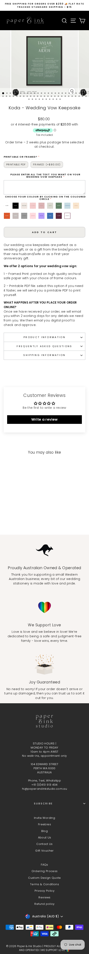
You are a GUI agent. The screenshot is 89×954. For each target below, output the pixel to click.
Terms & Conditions (44, 884)
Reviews (44, 897)
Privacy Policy (44, 891)
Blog (44, 831)
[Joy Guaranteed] (44, 664)
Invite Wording (44, 818)
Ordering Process (45, 871)
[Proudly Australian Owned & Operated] (44, 550)
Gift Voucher (44, 850)
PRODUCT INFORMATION (44, 337)
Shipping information (44, 355)
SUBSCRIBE (43, 803)
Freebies (44, 824)
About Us (44, 837)
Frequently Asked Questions (44, 346)
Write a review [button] (44, 419)
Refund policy (44, 904)
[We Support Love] (44, 607)
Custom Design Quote (44, 878)
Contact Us (44, 844)
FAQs (44, 864)
